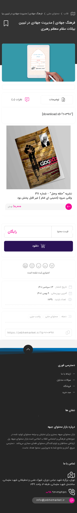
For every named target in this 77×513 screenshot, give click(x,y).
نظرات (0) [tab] (17, 100)
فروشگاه (67, 386)
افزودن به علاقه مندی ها (5, 23)
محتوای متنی (53, 14)
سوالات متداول (64, 380)
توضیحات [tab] (54, 100)
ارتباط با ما (66, 374)
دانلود (35, 246)
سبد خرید (66, 392)
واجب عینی (35, 317)
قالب (66, 14)
